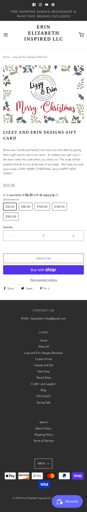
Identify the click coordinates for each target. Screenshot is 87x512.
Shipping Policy (43, 434)
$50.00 (25, 207)
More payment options (43, 280)
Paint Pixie (43, 371)
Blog (43, 390)
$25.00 (9, 207)
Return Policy (43, 428)
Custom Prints (43, 359)
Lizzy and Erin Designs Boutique (43, 353)
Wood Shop (43, 377)
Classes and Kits (43, 365)
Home (6, 57)
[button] (43, 94)
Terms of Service (44, 441)
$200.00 (10, 217)
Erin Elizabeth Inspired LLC (43, 33)
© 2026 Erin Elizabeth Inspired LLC (32, 498)
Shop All (43, 346)
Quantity (8, 227)
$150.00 (59, 207)
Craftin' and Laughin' (43, 384)
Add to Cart (43, 258)
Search (43, 422)
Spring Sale (43, 402)
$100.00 (42, 207)
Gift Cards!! (43, 396)
